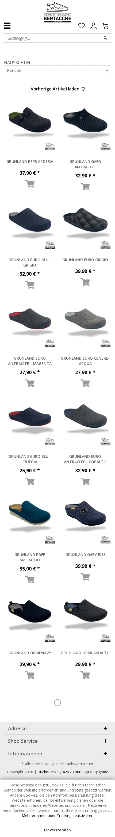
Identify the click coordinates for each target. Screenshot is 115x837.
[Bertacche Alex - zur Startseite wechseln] (57, 12)
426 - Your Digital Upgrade (85, 771)
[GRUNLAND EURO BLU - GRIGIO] (30, 225)
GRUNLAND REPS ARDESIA (29, 161)
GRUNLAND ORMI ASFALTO (85, 652)
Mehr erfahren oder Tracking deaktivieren (57, 815)
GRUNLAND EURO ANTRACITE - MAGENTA (30, 361)
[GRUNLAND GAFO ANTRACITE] (85, 127)
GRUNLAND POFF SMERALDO (29, 557)
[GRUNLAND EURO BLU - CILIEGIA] (30, 421)
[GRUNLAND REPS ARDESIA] (30, 127)
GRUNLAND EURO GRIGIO (85, 259)
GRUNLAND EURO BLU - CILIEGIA (30, 459)
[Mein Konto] (93, 26)
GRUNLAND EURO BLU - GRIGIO (30, 262)
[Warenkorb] (105, 26)
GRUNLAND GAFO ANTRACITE (85, 164)
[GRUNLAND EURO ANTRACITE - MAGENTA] (30, 323)
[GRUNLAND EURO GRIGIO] (85, 225)
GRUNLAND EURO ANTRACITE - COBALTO (85, 459)
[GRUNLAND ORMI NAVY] (30, 618)
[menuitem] (81, 26)
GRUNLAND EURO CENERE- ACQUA (85, 361)
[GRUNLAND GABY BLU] (85, 520)
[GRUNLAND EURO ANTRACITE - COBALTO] (85, 421)
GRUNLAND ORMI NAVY (30, 652)
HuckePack (46, 771)
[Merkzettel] (81, 26)
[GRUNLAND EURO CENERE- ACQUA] (85, 323)
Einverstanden (57, 829)
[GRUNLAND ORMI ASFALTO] (85, 618)
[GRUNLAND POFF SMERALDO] (30, 520)
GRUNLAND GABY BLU (85, 554)
